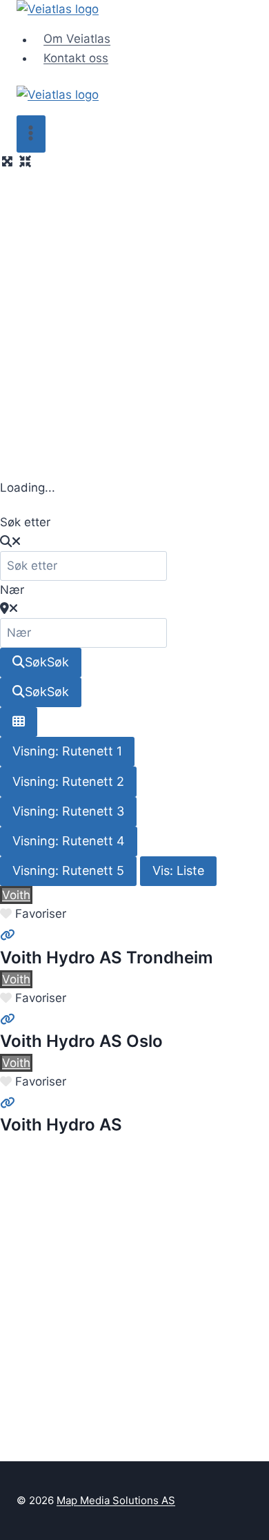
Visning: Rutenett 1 (67, 751)
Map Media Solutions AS (116, 1500)
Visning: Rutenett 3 (68, 811)
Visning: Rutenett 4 (68, 841)
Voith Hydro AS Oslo (81, 1041)
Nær (12, 590)
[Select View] (18, 722)
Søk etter (25, 522)
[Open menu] (31, 134)
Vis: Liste (178, 870)
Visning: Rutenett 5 (68, 870)
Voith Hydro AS (61, 1125)
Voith (16, 895)
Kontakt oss (75, 58)
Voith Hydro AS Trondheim (106, 957)
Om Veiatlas (76, 39)
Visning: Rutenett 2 (68, 781)
